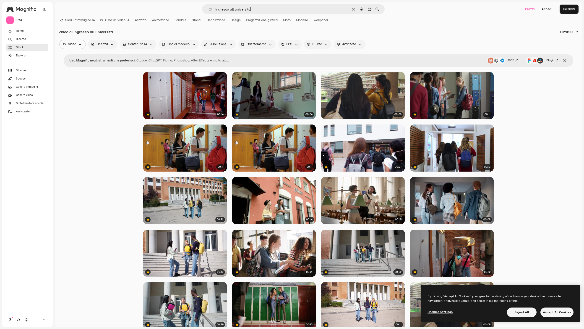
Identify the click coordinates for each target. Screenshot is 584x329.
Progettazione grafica (262, 20)
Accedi (547, 9)
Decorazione (216, 20)
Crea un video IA (117, 20)
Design (236, 20)
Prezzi (530, 9)
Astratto (140, 20)
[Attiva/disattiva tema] (26, 320)
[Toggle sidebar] (44, 9)
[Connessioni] (10, 320)
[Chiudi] (565, 60)
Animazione (160, 20)
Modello (302, 20)
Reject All (521, 312)
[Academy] (18, 320)
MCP (511, 60)
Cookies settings (440, 312)
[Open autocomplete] (208, 9)
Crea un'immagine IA (80, 20)
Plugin (550, 60)
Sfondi (196, 20)
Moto (287, 20)
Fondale (180, 20)
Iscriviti (569, 9)
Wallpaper (320, 20)
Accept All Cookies (557, 312)
